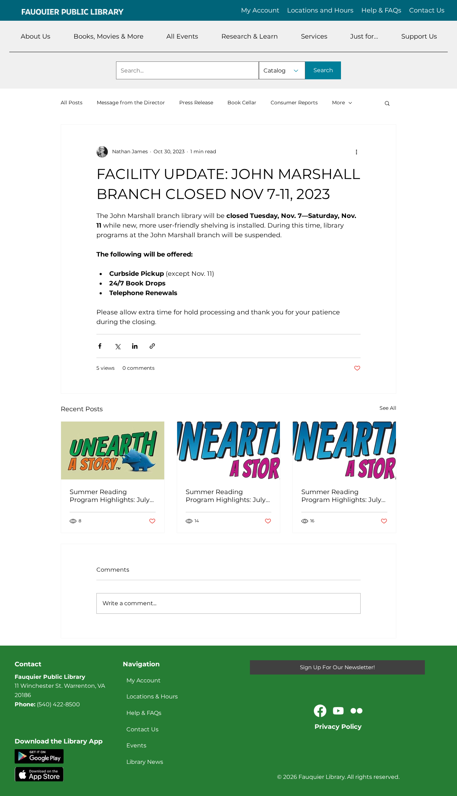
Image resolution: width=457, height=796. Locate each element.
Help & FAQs (143, 713)
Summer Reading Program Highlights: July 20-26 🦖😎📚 (226, 496)
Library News (144, 761)
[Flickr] (356, 711)
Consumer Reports (294, 102)
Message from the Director (131, 102)
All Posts (71, 102)
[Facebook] (320, 711)
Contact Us (142, 729)
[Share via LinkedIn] (134, 346)
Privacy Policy (338, 727)
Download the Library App (58, 741)
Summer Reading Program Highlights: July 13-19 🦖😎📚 (341, 496)
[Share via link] (152, 346)
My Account (143, 680)
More (338, 102)
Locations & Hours (152, 696)
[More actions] (356, 152)
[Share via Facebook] (99, 346)
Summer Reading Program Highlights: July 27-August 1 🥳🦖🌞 (110, 496)
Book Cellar (241, 102)
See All (388, 408)
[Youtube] (338, 711)
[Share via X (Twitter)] (117, 346)
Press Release (196, 102)
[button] (36, 36)
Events (136, 745)
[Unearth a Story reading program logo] (228, 450)
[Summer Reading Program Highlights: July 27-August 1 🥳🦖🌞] (112, 450)
